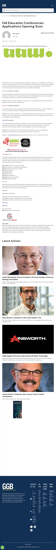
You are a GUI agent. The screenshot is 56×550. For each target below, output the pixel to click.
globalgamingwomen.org (15, 135)
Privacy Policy (28, 544)
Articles (7, 15)
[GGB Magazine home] (4, 6)
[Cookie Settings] (2, 547)
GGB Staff (15, 36)
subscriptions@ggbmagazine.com (34, 519)
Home (3, 15)
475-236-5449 (34, 511)
